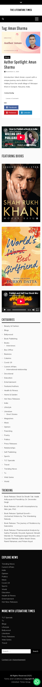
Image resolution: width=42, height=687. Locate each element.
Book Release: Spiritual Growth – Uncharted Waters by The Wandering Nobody (20, 516)
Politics (7, 439)
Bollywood (8, 334)
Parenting (8, 431)
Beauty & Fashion (11, 326)
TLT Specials (9, 460)
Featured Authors (11, 386)
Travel (6, 464)
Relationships (9, 448)
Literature (8, 411)
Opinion (7, 427)
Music (6, 422)
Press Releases (10, 443)
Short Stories (11, 414)
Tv (5, 473)
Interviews (10, 345)
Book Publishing (10, 338)
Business (8, 354)
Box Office (8, 350)
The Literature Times (21, 9)
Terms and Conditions (13, 679)
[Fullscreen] (37, 310)
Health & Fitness (11, 390)
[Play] (5, 310)
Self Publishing (10, 452)
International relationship (16, 369)
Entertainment (10, 382)
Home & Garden (10, 394)
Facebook (12, 107)
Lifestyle (7, 407)
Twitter (26, 107)
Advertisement (19, 659)
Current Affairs (10, 366)
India (6, 403)
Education (8, 378)
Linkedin (26, 112)
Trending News (10, 469)
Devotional (8, 373)
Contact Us (6, 659)
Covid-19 (8, 362)
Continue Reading (9, 93)
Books (6, 343)
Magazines (8, 418)
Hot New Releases (12, 399)
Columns (7, 358)
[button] (36, 681)
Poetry (7, 435)
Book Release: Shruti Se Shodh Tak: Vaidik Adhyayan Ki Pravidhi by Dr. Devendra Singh (21, 499)
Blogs (7, 57)
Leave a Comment (12, 98)
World (6, 481)
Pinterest (12, 112)
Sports (7, 456)
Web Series (9, 477)
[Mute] (33, 310)
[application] (21, 301)
